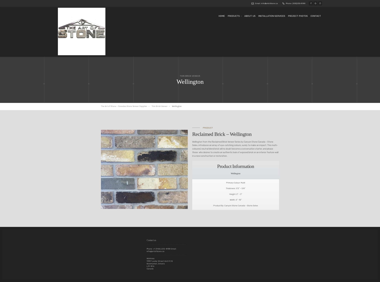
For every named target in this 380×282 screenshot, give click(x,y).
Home (221, 16)
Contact (316, 16)
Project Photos (298, 16)
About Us (249, 16)
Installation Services (271, 16)
